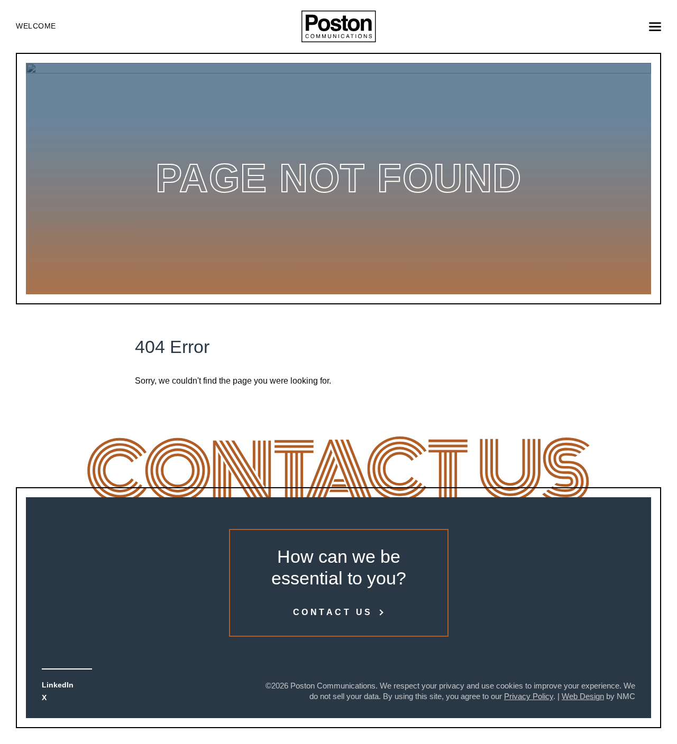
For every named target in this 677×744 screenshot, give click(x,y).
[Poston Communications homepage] (338, 26)
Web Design (583, 696)
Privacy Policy (528, 696)
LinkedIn (58, 685)
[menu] (655, 27)
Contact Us (333, 612)
